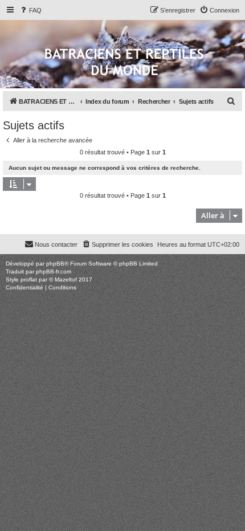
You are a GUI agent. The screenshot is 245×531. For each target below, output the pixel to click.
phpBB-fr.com (53, 271)
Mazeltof (66, 279)
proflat (29, 279)
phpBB (55, 263)
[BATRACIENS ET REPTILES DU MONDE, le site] (124, 62)
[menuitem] (30, 10)
